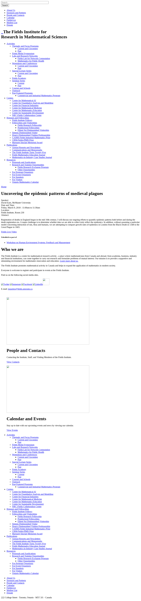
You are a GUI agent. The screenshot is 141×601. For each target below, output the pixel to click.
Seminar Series (18, 81)
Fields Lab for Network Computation (34, 58)
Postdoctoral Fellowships (28, 128)
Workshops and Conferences (24, 63)
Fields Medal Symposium (23, 53)
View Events (12, 430)
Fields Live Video (9, 232)
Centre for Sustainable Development (28, 113)
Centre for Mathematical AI (24, 100)
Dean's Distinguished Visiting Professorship (31, 135)
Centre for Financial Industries (25, 105)
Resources (11, 160)
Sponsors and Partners (16, 13)
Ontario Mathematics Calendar (25, 182)
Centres (10, 98)
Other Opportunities (26, 170)
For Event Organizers (21, 175)
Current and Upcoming (28, 48)
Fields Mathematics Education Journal (28, 155)
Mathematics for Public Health (31, 61)
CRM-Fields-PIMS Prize (23, 140)
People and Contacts (15, 15)
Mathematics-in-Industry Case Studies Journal (32, 157)
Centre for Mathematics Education (27, 110)
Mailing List (12, 22)
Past (19, 51)
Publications (12, 145)
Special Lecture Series (21, 71)
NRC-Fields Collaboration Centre (26, 115)
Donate (10, 25)
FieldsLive (11, 20)
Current (21, 83)
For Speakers (18, 177)
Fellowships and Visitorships (24, 123)
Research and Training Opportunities (28, 165)
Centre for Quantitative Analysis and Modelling (32, 103)
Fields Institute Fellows (22, 120)
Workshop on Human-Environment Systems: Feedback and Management (38, 242)
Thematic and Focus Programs (25, 46)
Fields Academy (19, 78)
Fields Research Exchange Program (33, 167)
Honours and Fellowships (18, 118)
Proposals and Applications (24, 162)
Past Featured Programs (22, 93)
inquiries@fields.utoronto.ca (20, 289)
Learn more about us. (69, 261)
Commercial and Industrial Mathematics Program (39, 95)
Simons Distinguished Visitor (24, 132)
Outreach (16, 90)
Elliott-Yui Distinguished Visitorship (33, 130)
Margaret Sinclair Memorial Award (27, 142)
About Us (11, 10)
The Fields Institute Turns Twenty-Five (29, 152)
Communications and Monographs (27, 150)
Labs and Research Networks (25, 56)
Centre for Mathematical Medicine (27, 108)
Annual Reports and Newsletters (26, 147)
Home (3, 187)
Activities (11, 43)
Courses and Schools (21, 88)
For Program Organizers (22, 172)
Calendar (10, 17)
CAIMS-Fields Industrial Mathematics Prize (31, 137)
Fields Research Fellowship (30, 125)
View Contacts (13, 362)
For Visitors (17, 179)
